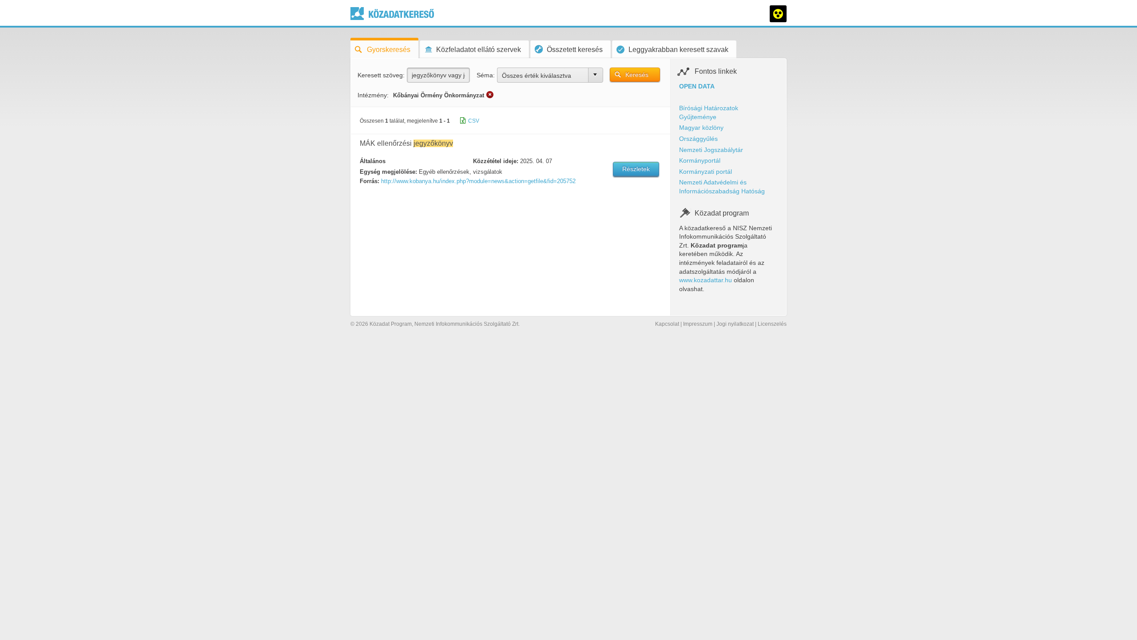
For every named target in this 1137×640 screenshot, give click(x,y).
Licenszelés (772, 324)
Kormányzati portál (705, 171)
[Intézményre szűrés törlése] (489, 94)
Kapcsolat (667, 324)
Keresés (636, 74)
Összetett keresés (575, 49)
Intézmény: (373, 95)
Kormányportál (699, 160)
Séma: (486, 75)
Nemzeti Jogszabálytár (711, 149)
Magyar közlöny (701, 127)
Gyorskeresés (388, 49)
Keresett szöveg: (381, 75)
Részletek (636, 168)
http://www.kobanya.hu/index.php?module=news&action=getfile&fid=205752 (478, 181)
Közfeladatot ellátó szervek (478, 49)
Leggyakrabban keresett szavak (678, 49)
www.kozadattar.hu (705, 280)
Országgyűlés (698, 138)
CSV (473, 121)
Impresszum (697, 324)
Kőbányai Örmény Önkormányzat (438, 95)
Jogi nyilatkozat (735, 324)
